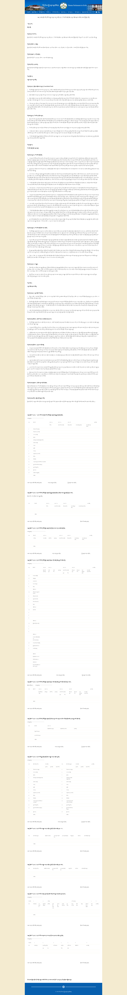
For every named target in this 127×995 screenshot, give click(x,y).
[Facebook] (96, 12)
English (90, 12)
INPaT (93, 12)
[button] (37, 12)
